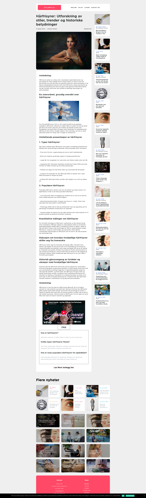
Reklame (74, 7)
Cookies (87, 7)
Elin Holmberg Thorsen (102, 28)
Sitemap (86, 492)
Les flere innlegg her (64, 367)
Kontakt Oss (95, 7)
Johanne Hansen (52, 29)
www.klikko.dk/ (61, 493)
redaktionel (87, 29)
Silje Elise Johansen (101, 77)
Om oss (80, 7)
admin (97, 52)
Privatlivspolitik (130, 495)
